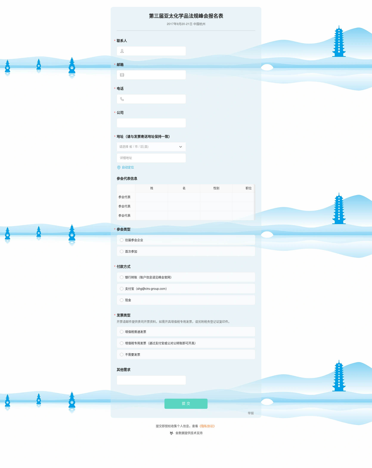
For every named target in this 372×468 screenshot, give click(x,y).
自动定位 (128, 167)
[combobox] (149, 146)
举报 (251, 413)
